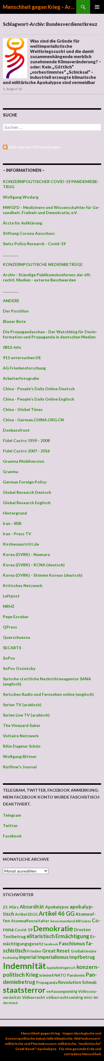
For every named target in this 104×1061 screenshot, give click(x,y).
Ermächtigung (72, 936)
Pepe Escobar (16, 616)
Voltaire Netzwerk (21, 735)
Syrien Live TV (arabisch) (26, 715)
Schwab (89, 982)
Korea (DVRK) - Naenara (26, 554)
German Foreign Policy (24, 481)
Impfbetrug (82, 957)
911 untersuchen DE (22, 357)
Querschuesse (16, 637)
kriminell (46, 975)
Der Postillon (16, 310)
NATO (60, 975)
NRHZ (8, 606)
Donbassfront (16, 430)
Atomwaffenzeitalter (30, 921)
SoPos (9, 658)
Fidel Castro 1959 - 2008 (26, 440)
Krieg (32, 975)
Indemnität (24, 966)
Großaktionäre (83, 951)
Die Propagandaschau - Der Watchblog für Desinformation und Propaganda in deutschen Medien (50, 334)
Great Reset (56, 951)
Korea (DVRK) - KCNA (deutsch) (34, 564)
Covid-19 (23, 929)
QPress (10, 626)
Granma (10, 471)
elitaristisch (41, 936)
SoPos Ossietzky (19, 668)
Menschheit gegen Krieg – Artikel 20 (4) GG (39, 7)
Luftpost (11, 595)
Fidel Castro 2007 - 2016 (26, 450)
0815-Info (12, 347)
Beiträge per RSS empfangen (35, 146)
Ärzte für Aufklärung (22, 222)
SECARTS (12, 647)
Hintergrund (15, 513)
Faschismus (72, 943)
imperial (27, 957)
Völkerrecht (33, 997)
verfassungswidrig (61, 991)
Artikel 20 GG (26, 914)
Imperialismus (52, 957)
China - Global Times (23, 409)
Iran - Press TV (17, 533)
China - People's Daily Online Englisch (38, 399)
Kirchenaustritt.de (21, 544)
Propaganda (46, 982)
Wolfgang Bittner (20, 756)
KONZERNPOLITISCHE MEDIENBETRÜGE (43, 264)
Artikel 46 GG (57, 913)
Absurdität (32, 907)
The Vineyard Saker (21, 725)
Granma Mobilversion (23, 461)
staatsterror (24, 990)
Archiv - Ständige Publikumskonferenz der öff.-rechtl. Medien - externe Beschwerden (47, 277)
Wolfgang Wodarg (20, 197)
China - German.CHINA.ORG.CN (33, 419)
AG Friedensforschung (24, 367)
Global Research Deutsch (27, 492)
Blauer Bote (14, 321)
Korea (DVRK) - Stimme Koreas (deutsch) (42, 575)
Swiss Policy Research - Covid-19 (34, 243)
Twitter (10, 825)
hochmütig (10, 957)
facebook (51, 944)
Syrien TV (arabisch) (22, 704)
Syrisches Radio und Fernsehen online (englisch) (48, 694)
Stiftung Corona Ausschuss (29, 233)
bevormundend (62, 921)
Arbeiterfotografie (21, 378)
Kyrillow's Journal (20, 766)
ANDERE (11, 300)
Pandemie (76, 975)
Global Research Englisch (27, 502)
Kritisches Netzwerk (22, 585)
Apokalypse (57, 906)
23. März (11, 907)
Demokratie (53, 928)
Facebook (12, 835)
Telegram (12, 815)
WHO (88, 997)
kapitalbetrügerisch (61, 967)
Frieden (34, 951)
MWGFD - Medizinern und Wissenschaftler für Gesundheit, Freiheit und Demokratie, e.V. (51, 210)
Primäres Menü (97, 7)
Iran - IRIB (12, 523)
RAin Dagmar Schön (21, 746)
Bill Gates (83, 921)
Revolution (69, 982)
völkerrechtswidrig (64, 997)
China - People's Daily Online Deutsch (39, 388)
